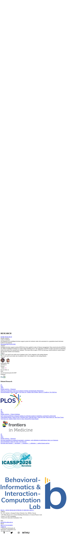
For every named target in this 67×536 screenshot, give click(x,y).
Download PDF (5, 344)
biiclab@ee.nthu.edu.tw (7, 522)
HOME (3, 337)
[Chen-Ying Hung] (3, 362)
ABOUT (31, 510)
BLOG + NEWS (5, 510)
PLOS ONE (12, 344)
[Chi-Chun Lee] (8, 362)
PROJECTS (20, 510)
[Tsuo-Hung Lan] (5, 362)
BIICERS (26, 510)
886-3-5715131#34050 (7, 525)
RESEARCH (8, 337)
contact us (3, 526)
